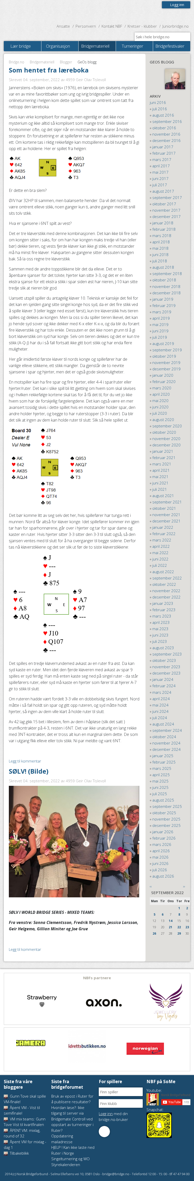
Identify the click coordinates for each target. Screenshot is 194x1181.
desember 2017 (166, 216)
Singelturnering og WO (70, 1158)
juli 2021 (159, 489)
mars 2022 (161, 539)
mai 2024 (160, 704)
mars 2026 (161, 844)
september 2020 (167, 425)
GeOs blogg (162, 61)
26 (154, 933)
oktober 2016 (164, 127)
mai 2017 (160, 172)
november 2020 (166, 438)
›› (184, 886)
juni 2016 (158, 102)
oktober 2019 (164, 356)
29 (179, 933)
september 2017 (167, 197)
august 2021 (163, 495)
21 (170, 927)
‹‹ (151, 886)
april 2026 (161, 850)
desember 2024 (166, 749)
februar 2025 (164, 762)
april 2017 (161, 165)
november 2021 (166, 514)
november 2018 (166, 286)
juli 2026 (159, 869)
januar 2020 (162, 375)
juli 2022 (159, 565)
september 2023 (167, 654)
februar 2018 (164, 229)
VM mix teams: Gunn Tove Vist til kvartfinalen (24, 1121)
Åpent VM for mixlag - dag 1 (25, 1144)
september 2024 (167, 730)
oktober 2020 (164, 432)
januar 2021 (162, 451)
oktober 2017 (164, 203)
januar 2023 (162, 603)
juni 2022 (160, 558)
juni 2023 (160, 635)
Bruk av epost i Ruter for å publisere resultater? (72, 1099)
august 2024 (163, 723)
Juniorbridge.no (175, 26)
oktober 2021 (164, 508)
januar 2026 (162, 831)
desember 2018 (166, 292)
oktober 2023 (164, 660)
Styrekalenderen (65, 1164)
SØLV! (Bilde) (28, 771)
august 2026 (163, 876)
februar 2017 (164, 153)
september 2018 (167, 273)
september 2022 (167, 577)
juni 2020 (160, 406)
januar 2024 (162, 679)
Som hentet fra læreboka (49, 70)
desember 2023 (166, 673)
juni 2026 (160, 863)
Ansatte (63, 26)
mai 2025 (160, 781)
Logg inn (177, 4)
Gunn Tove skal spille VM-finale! (25, 1099)
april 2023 (161, 622)
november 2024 (166, 743)
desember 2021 (166, 520)
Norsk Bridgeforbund (36, 11)
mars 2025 (161, 768)
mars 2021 (161, 463)
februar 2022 (164, 533)
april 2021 (161, 470)
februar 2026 (164, 838)
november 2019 (166, 362)
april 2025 (161, 774)
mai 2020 (160, 400)
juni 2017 (160, 178)
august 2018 (163, 267)
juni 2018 (160, 254)
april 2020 (161, 394)
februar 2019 (164, 305)
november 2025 (166, 819)
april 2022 (161, 546)
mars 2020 (161, 387)
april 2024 (161, 698)
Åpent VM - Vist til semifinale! (22, 1110)
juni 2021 (160, 482)
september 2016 (167, 121)
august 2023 (163, 647)
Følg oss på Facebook (104, 1131)
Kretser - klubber (142, 26)
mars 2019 (161, 311)
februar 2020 (164, 381)
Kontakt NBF (112, 26)
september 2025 (167, 806)
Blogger (66, 62)
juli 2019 (159, 337)
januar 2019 (162, 299)
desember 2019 (166, 368)
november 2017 (166, 210)
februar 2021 (164, 457)
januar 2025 (162, 755)
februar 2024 (164, 685)
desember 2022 (166, 596)
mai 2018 (160, 248)
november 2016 (166, 134)
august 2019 (163, 343)
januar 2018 (162, 222)
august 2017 (163, 191)
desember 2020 (166, 444)
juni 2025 (160, 787)
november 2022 (166, 590)
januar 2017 (162, 146)
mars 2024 (161, 692)
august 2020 (163, 419)
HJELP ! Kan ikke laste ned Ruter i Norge (72, 1150)
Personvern (86, 26)
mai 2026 (160, 857)
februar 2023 (164, 609)
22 (179, 927)
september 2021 (167, 501)
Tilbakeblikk (19, 1153)
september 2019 (167, 349)
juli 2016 (159, 108)
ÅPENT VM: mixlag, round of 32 (22, 1133)
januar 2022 (162, 527)
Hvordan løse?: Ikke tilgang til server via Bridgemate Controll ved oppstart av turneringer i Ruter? (72, 1119)
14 (170, 921)
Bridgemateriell (42, 62)
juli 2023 (159, 641)
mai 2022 (160, 552)
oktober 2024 (164, 736)
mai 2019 (160, 324)
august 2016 (163, 115)
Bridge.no (16, 62)
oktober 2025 (164, 812)
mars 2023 (161, 616)
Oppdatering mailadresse (62, 1138)
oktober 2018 (164, 279)
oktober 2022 (164, 584)
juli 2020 (159, 413)
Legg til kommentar (25, 761)
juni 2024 (160, 711)
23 (187, 927)
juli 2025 (159, 793)
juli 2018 (159, 260)
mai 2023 (160, 628)
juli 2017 (159, 184)
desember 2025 (166, 825)
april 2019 (161, 318)
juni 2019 (160, 330)
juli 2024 (159, 717)
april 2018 (161, 241)
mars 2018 (161, 235)
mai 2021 (160, 476)
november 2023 (166, 666)
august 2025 (163, 800)
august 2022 (163, 571)
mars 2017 (161, 159)
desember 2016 (166, 140)
